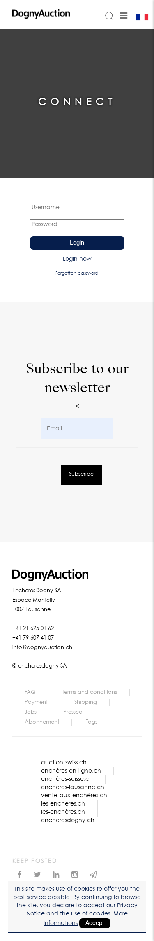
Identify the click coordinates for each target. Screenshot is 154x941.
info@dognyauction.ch (42, 647)
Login (77, 243)
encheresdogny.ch (67, 820)
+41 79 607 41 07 (33, 638)
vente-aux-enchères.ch (74, 796)
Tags (91, 722)
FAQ (30, 692)
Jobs (31, 712)
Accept (94, 923)
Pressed (73, 712)
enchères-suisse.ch (67, 779)
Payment (36, 702)
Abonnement (42, 722)
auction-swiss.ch (64, 763)
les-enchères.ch (63, 812)
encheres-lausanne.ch (72, 787)
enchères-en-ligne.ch (71, 771)
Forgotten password (77, 273)
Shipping (85, 702)
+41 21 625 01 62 (33, 628)
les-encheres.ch (63, 804)
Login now (77, 259)
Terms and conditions (89, 692)
